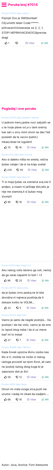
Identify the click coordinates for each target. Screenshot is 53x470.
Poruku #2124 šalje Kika (14, 315)
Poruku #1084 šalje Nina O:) (16, 177)
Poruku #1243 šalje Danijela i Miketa (20, 117)
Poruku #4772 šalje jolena (15, 287)
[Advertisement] (26, 74)
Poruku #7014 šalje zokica (15, 13)
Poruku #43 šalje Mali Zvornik (17, 154)
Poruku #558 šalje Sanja (14, 384)
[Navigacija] (4, 4)
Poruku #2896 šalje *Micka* (16, 347)
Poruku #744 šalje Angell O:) (16, 265)
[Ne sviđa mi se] (17, 43)
